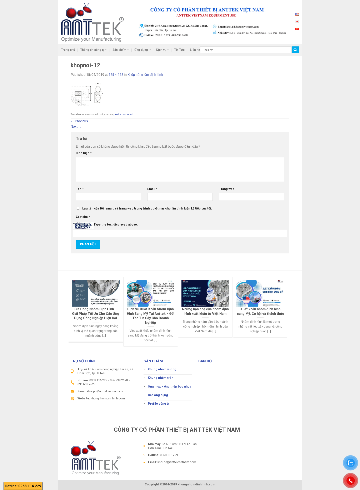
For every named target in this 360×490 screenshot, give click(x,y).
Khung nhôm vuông (162, 369)
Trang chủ (68, 50)
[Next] (278, 301)
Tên (80, 189)
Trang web (226, 189)
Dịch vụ (161, 50)
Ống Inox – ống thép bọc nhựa (169, 386)
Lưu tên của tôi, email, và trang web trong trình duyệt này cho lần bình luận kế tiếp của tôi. (147, 208)
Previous (79, 121)
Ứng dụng (141, 50)
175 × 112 (116, 75)
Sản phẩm (119, 50)
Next (76, 126)
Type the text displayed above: (116, 224)
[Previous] (77, 301)
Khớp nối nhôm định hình (145, 75)
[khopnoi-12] (89, 94)
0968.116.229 (29, 486)
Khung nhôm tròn (160, 378)
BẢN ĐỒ (205, 361)
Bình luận (84, 153)
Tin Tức (179, 50)
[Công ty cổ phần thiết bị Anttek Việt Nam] (92, 21)
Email (152, 189)
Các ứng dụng (158, 395)
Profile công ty (158, 403)
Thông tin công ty (92, 50)
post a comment (123, 114)
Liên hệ (195, 50)
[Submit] (295, 50)
